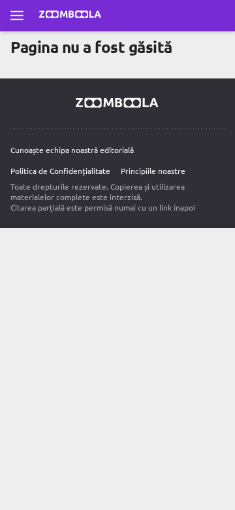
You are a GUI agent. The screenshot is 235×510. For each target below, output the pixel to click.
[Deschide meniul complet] (17, 15)
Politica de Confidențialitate (60, 170)
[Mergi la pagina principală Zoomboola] (70, 15)
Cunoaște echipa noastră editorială (72, 149)
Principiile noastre (153, 170)
